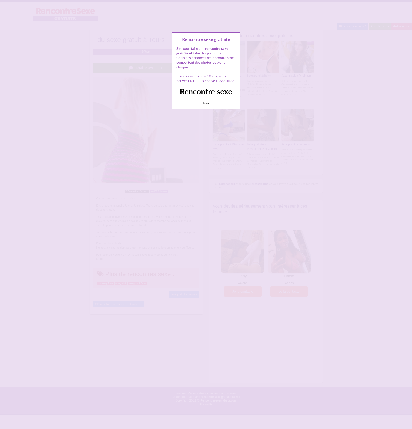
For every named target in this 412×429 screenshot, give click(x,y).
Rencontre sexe (206, 92)
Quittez (206, 103)
